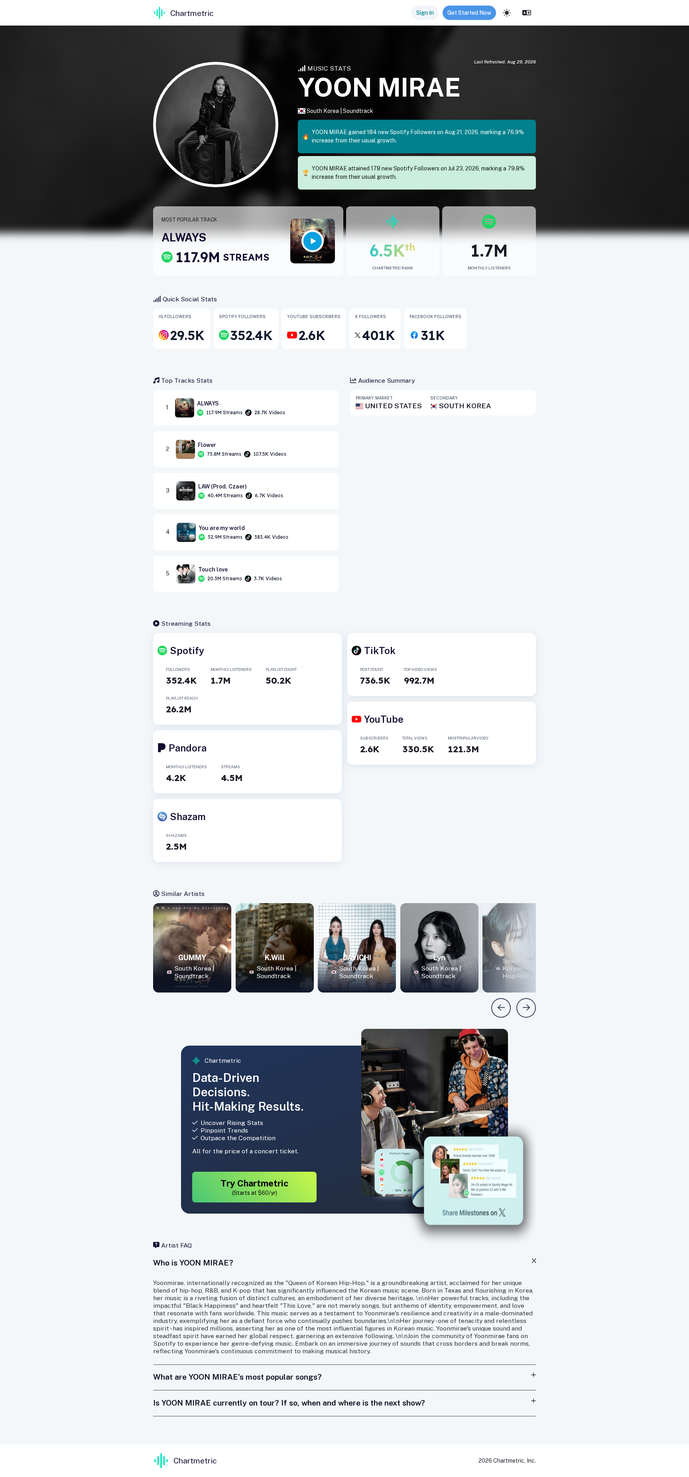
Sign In (425, 13)
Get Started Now (469, 13)
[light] (507, 13)
